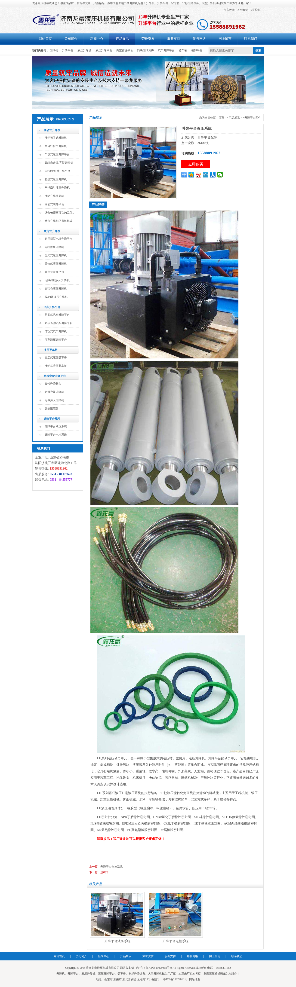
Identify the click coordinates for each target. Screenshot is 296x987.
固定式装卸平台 (54, 272)
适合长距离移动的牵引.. (59, 212)
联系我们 (256, 10)
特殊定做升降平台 (55, 376)
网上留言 (225, 38)
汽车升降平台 (166, 50)
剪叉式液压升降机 (56, 255)
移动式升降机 (52, 130)
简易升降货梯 (145, 50)
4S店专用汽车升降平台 (59, 323)
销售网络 (199, 38)
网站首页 (45, 38)
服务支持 (173, 38)
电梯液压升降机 (54, 247)
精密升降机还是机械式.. (59, 221)
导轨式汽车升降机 (56, 331)
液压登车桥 (51, 349)
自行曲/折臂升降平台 (57, 171)
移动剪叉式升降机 (56, 137)
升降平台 (67, 50)
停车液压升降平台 (56, 339)
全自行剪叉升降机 (56, 146)
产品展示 (122, 38)
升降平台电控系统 (56, 434)
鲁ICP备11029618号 (175, 979)
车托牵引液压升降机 (57, 187)
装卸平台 (196, 50)
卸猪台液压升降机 (56, 288)
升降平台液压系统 (56, 426)
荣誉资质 (148, 38)
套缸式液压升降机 (56, 179)
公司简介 (71, 38)
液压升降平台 (104, 50)
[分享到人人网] (213, 174)
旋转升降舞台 (53, 383)
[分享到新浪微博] (198, 174)
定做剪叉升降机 (54, 400)
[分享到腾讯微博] (206, 174)
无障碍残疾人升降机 (57, 280)
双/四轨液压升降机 (56, 297)
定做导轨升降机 (54, 392)
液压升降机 (84, 50)
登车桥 (183, 50)
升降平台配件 (52, 418)
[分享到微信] (220, 174)
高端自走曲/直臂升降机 (59, 162)
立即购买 (195, 164)
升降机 (54, 50)
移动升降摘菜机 (54, 196)
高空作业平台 (124, 50)
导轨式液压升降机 (56, 263)
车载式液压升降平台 (57, 154)
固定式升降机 (52, 231)
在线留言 (243, 10)
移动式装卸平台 (54, 204)
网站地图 (194, 979)
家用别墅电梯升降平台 (58, 238)
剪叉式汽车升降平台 (57, 314)
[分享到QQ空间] (191, 174)
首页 (221, 117)
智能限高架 (52, 408)
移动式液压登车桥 (56, 365)
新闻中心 (96, 38)
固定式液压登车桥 (56, 357)
